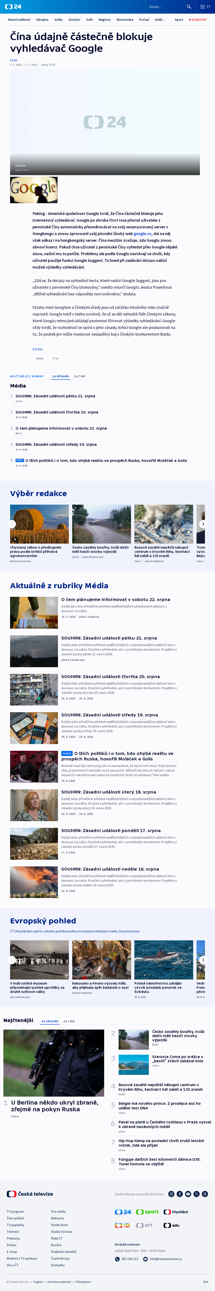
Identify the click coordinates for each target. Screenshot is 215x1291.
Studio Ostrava (61, 1231)
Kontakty (58, 1265)
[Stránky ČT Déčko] (122, 1225)
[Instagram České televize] (171, 1194)
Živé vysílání (15, 1218)
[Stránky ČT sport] (147, 1212)
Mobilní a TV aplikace (22, 1258)
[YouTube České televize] (188, 1194)
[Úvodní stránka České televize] (30, 1194)
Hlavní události (19, 19)
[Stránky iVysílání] (176, 1212)
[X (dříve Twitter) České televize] (196, 1194)
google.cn (142, 233)
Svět (89, 19)
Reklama (57, 1218)
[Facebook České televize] (179, 1194)
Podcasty (13, 1238)
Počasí (144, 19)
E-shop (12, 1252)
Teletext (13, 1231)
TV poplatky (15, 1225)
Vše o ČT (13, 1265)
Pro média (58, 1211)
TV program (15, 1211)
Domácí (74, 19)
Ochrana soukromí (59, 1282)
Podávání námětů (63, 1252)
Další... (160, 19)
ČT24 (13, 60)
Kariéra (56, 1245)
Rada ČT (57, 1238)
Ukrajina (42, 19)
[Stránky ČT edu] (171, 1225)
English (38, 1282)
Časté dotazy (60, 1258)
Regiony (105, 19)
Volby (58, 19)
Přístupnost (83, 1282)
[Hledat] (189, 6)
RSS (205, 1282)
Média (40, 358)
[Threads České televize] (205, 1194)
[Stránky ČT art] (144, 1225)
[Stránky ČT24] (123, 1212)
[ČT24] (13, 6)
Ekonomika (125, 19)
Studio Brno (59, 1225)
